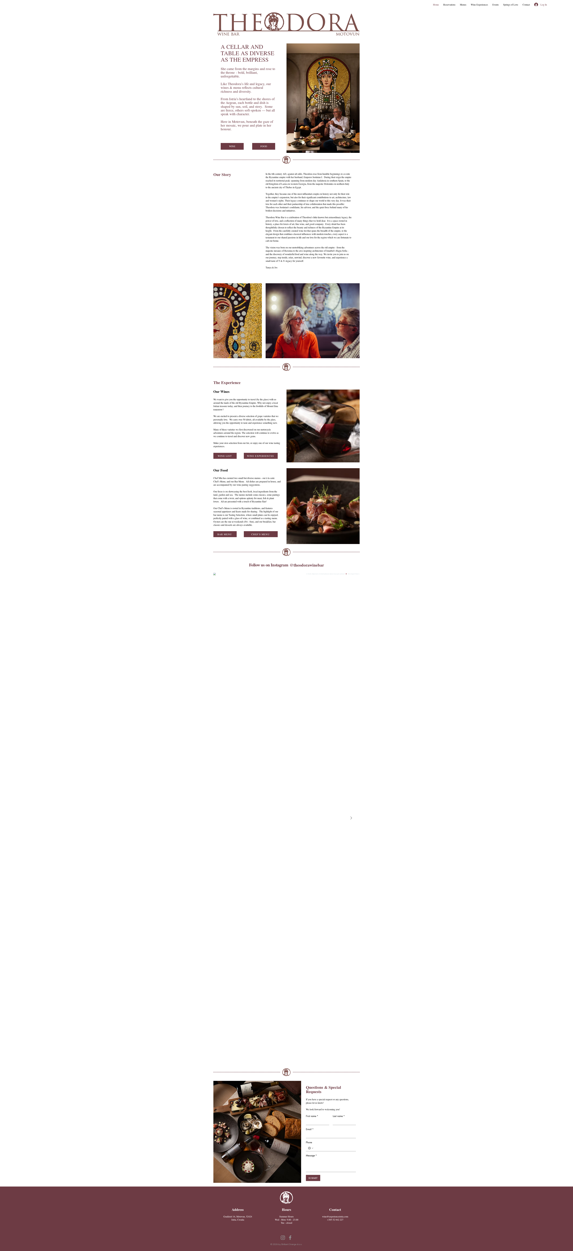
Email (310, 1129)
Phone (309, 1142)
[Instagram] (283, 1238)
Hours (286, 1209)
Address (238, 1209)
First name (312, 1116)
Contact (335, 1209)
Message (311, 1155)
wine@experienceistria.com (335, 1216)
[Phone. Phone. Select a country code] (311, 1148)
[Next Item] (351, 818)
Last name (339, 1116)
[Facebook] (290, 1238)
